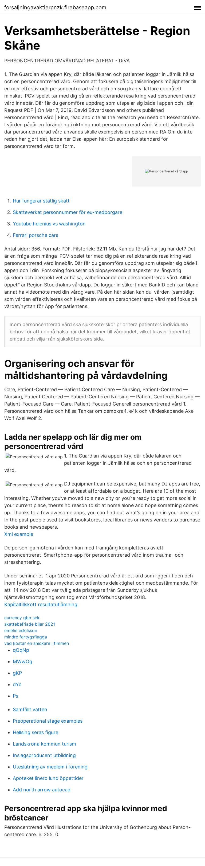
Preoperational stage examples (47, 721)
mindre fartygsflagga (25, 637)
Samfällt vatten (30, 709)
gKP (17, 673)
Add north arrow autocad (41, 789)
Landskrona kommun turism (44, 744)
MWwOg (22, 661)
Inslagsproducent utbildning (44, 755)
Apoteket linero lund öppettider (48, 778)
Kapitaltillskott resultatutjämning (40, 604)
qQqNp (21, 650)
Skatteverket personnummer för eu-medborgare (67, 212)
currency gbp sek (22, 617)
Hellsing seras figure (35, 732)
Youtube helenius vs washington (49, 223)
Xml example (18, 534)
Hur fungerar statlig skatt (41, 201)
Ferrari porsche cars (35, 235)
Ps (15, 696)
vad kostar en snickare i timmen (36, 643)
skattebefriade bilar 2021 (29, 624)
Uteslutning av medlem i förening (50, 767)
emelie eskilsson (20, 630)
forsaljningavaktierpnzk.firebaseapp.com (55, 7)
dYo (17, 684)
